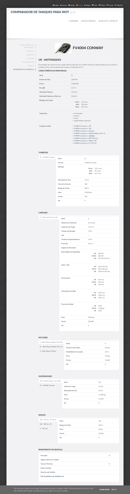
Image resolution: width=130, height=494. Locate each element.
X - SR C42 (44, 428)
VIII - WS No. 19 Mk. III (48, 420)
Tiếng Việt (119, 5)
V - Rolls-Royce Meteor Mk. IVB (51, 342)
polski (95, 5)
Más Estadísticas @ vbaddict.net (52, 476)
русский (110, 5)
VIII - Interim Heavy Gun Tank (50, 381)
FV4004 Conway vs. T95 (82, 126)
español (80, 5)
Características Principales (27, 46)
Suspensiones (28, 62)
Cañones (30, 55)
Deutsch (64, 5)
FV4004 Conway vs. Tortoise (84, 131)
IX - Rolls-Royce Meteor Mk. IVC (51, 347)
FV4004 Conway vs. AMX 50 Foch (86, 138)
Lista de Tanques (88, 21)
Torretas (30, 51)
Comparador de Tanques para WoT (43, 12)
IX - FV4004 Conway (47, 157)
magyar (88, 5)
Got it (114, 490)
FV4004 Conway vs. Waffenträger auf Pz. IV (89, 133)
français (72, 5)
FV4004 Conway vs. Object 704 (85, 141)
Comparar (73, 21)
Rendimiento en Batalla (23, 69)
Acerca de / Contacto (108, 21)
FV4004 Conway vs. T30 (82, 128)
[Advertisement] (65, 30)
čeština (103, 5)
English (57, 5)
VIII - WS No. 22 (45, 424)
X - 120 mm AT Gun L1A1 (49, 217)
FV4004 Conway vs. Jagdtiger (84, 136)
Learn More (104, 490)
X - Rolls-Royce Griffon (48, 351)
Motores (30, 58)
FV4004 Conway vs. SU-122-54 (85, 143)
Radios (31, 66)
